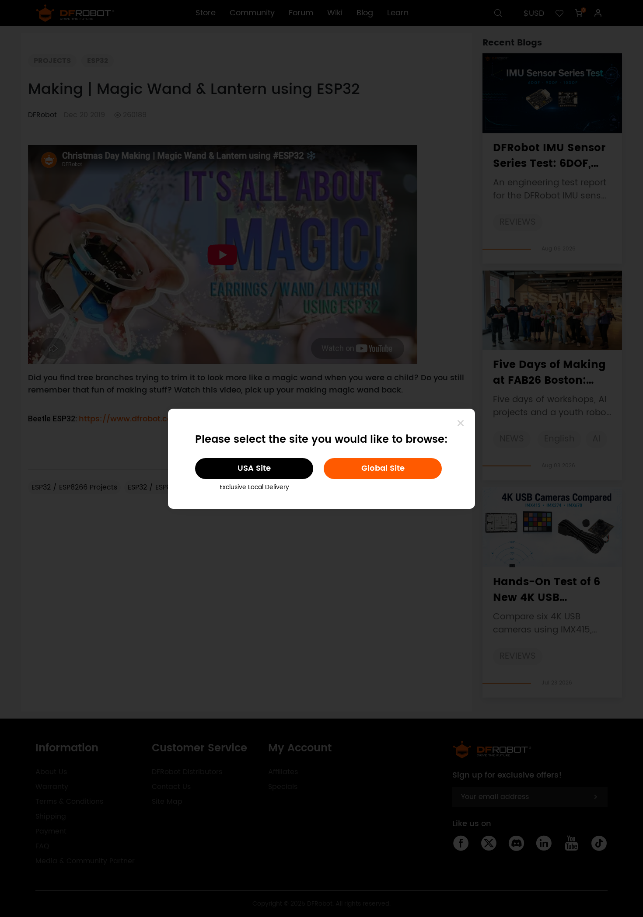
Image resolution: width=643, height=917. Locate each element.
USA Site (254, 468)
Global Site (383, 468)
